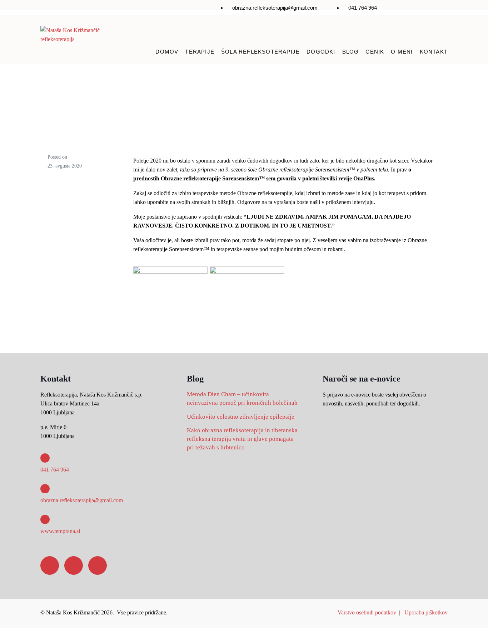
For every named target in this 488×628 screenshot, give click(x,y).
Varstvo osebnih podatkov (367, 612)
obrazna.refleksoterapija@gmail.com (81, 500)
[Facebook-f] (396, 9)
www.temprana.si (60, 531)
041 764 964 (54, 470)
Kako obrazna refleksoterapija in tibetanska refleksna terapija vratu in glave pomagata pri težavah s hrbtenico (242, 439)
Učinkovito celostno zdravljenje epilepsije (240, 416)
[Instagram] (418, 9)
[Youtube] (439, 9)
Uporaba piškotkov (426, 612)
